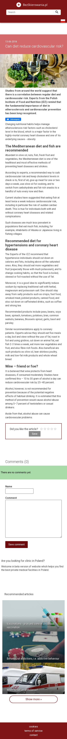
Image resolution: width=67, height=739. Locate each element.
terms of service (33, 730)
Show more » (34, 699)
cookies (33, 726)
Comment (11, 497)
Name (8, 486)
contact (34, 735)
